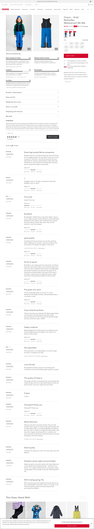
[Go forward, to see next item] (56, 31)
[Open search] (88, 9)
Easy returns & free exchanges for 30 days (77, 63)
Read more (10, 133)
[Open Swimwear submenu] (43, 9)
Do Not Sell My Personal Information (72, 522)
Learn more (70, 67)
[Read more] (32, 130)
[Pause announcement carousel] (90, 1)
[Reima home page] (5, 9)
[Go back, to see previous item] (8, 31)
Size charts (85, 40)
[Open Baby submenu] (73, 9)
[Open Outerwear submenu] (28, 9)
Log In (91, 4)
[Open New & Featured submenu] (20, 9)
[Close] (91, 523)
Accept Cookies (71, 526)
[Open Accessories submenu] (52, 9)
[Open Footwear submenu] (35, 9)
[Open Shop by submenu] (79, 9)
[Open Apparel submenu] (68, 9)
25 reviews (85, 26)
